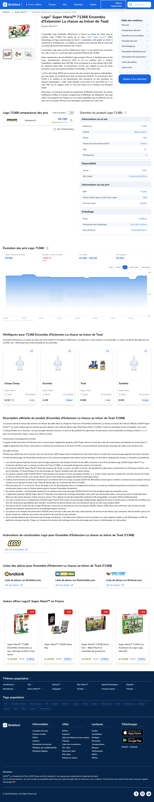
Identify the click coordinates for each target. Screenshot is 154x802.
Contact (35, 741)
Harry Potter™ (34, 689)
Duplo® (129, 684)
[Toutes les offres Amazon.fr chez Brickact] (12, 120)
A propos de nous (40, 730)
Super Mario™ (140, 132)
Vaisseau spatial (106, 704)
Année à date (134, 267)
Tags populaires (13, 697)
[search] (130, 4)
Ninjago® (56, 689)
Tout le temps (145, 267)
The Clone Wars (44, 709)
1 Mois (111, 267)
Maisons (7, 709)
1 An (125, 267)
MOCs (94, 754)
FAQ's (35, 737)
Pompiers (141, 704)
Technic (80, 689)
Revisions (96, 741)
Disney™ (56, 684)
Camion (32, 709)
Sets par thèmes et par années (75, 737)
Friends (129, 689)
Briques (95, 747)
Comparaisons (98, 744)
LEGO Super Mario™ (97, 37)
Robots (118, 704)
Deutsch (134, 746)
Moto (15, 709)
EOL (65, 4)
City (29, 684)
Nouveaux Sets (69, 751)
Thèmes (65, 741)
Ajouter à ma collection (135, 79)
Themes (52, 4)
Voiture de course (35, 704)
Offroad (23, 709)
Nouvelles (78, 4)
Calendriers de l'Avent (18, 704)
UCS (46, 704)
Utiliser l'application (116, 4)
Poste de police (129, 704)
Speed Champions (110, 684)
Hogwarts (55, 704)
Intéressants (97, 751)
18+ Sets (66, 747)
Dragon (94, 704)
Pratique (95, 737)
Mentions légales (40, 751)
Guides (93, 4)
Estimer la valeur (69, 757)
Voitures (85, 704)
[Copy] (125, 112)
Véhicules (66, 704)
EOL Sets (66, 754)
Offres (38, 4)
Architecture (8, 684)
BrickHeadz (8, 689)
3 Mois (118, 267)
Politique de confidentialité (44, 747)
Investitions (97, 734)
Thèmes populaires (16, 678)
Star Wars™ (82, 684)
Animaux (76, 704)
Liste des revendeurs (71, 744)
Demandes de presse (41, 744)
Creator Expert (108, 689)
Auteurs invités (39, 734)
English (125, 746)
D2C (5, 704)
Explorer (66, 734)
